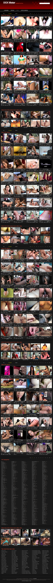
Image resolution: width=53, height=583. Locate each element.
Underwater (44, 503)
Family (12, 510)
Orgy (33, 484)
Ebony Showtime (25, 553)
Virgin (43, 510)
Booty (2, 506)
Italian (23, 499)
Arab (2, 472)
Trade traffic (35, 578)
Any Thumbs (14, 550)
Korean (23, 509)
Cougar (12, 474)
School (33, 518)
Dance (4, 312)
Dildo (22, 196)
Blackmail (3, 498)
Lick (20, 441)
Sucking (43, 482)
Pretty (33, 502)
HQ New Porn (45, 573)
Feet (12, 513)
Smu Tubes (14, 562)
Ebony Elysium (14, 572)
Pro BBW (44, 556)
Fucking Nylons (35, 554)
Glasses (23, 476)
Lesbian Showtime (35, 563)
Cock (19, 377)
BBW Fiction (24, 561)
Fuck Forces (4, 561)
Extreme (48, 441)
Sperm (43, 472)
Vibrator (43, 508)
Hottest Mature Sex (35, 561)
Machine (23, 521)
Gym (23, 482)
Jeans (23, 502)
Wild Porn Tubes (5, 568)
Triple (43, 499)
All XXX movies (4, 551)
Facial (18, 428)
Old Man (33, 481)
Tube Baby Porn (15, 563)
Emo (12, 501)
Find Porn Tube (45, 567)
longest (16, 13)
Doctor (12, 494)
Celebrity (3, 521)
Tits (45, 79)
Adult (2, 573)
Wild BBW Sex (45, 560)
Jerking (23, 503)
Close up (44, 92)
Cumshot (23, 79)
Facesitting (13, 508)
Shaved (33, 522)
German (47, 454)
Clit (23, 66)
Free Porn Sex (45, 566)
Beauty (2, 486)
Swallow (43, 483)
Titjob (43, 495)
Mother (33, 471)
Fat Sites (23, 569)
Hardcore (50, 92)
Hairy (31, 299)
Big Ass (2, 487)
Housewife (24, 490)
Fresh (17, 10)
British (2, 509)
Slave (43, 464)
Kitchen (23, 508)
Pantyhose (34, 489)
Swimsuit (44, 484)
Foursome (24, 464)
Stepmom (44, 475)
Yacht (43, 521)
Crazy (12, 476)
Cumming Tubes (25, 566)
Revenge (33, 513)
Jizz (22, 505)
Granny (23, 480)
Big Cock (23, 170)
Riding (33, 514)
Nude (33, 475)
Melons (33, 463)
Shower (45, 299)
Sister (43, 462)
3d (1, 461)
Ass (34, 183)
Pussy (17, 441)
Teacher (43, 488)
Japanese (23, 501)
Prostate (33, 505)
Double (12, 498)
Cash (2, 518)
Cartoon (2, 517)
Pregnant (33, 501)
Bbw (44, 325)
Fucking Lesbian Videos (26, 573)
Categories (6, 10)
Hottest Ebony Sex (25, 556)
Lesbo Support (35, 568)
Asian (31, 92)
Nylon (33, 477)
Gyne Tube (14, 554)
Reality (33, 510)
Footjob (23, 462)
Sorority (43, 469)
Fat (12, 512)
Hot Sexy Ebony (25, 555)
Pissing (33, 496)
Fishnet (12, 520)
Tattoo (43, 487)
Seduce (33, 521)
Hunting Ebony (24, 557)
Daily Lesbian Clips (25, 567)
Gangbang (24, 470)
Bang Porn (3, 555)
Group (23, 481)
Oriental (33, 485)
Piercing (33, 495)
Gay (22, 471)
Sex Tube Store (14, 561)
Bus (2, 513)
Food (23, 461)
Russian (33, 517)
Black (47, 299)
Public (44, 441)
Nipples (34, 79)
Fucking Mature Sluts (36, 550)
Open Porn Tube (45, 568)
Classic (12, 462)
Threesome (44, 493)
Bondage (3, 503)
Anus (2, 471)
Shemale (33, 524)
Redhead (33, 511)
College (12, 470)
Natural (33, 473)
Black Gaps (14, 567)
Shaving (33, 523)
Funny (23, 468)
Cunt (12, 482)
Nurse (33, 476)
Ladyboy (23, 511)
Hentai (23, 486)
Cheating (3, 523)
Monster (33, 470)
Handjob (35, 66)
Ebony (12, 500)
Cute (12, 483)
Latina (8, 66)
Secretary (34, 520)
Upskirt (43, 507)
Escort (12, 503)
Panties (33, 488)
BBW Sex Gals (24, 562)
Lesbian (34, 196)
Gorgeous (23, 478)
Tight (17, 377)
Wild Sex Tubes (4, 569)
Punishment (34, 508)
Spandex (43, 470)
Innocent (23, 496)
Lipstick (23, 520)
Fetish (12, 515)
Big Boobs (3, 488)
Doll (12, 496)
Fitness (12, 522)
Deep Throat (13, 488)
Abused (2, 462)
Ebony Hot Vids (25, 550)
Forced (23, 463)
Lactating (23, 510)
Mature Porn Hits (45, 550)
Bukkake (3, 512)
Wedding (43, 514)
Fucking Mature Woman (36, 553)
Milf (32, 465)
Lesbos (33, 569)
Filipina (12, 517)
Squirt (43, 474)
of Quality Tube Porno (19, 3)
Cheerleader (3, 524)
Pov (21, 312)
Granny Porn (34, 556)
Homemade (33, 209)
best (3, 13)
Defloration (13, 489)
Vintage (43, 509)
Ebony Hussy (24, 551)
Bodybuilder (3, 502)
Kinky (23, 506)
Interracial (24, 498)
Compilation (13, 472)
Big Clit (7, 312)
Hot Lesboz (34, 560)
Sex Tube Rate (14, 560)
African (33, 312)
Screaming (34, 519)
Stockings (44, 476)
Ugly (43, 501)
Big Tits (2, 493)
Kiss (22, 507)
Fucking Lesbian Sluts (26, 572)
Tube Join (3, 553)
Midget (33, 464)
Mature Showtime (45, 551)
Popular (12, 10)
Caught (2, 520)
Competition (13, 471)
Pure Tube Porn (15, 557)
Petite (33, 494)
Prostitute (34, 506)
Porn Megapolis (45, 555)
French (23, 465)
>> (51, 13)
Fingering (10, 79)
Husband (23, 494)
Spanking (44, 471)
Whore (43, 517)
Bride (2, 508)
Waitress (43, 512)
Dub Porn (3, 556)
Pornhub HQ (4, 560)
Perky (33, 493)
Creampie (47, 312)
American (34, 338)
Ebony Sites (24, 554)
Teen (21, 170)
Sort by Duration (24, 10)
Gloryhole (23, 477)
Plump (33, 497)
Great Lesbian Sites (35, 557)
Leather (23, 514)
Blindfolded (3, 499)
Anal (44, 66)
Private (33, 503)
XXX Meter (9, 2)
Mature (16, 325)
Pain (33, 487)
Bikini (47, 79)
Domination (13, 497)
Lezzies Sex (34, 572)
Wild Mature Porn (45, 561)
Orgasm (10, 454)
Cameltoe (3, 515)
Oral (33, 482)
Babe (16, 66)
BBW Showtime (25, 563)
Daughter (13, 487)
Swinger (43, 485)
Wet (43, 515)
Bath (2, 481)
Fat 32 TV (24, 568)
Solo (43, 468)
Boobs (2, 505)
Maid (23, 522)
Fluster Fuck (4, 557)
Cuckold (13, 478)
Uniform (43, 505)
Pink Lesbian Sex (45, 554)
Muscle (33, 472)
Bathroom (3, 482)
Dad (12, 485)
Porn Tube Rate (15, 556)
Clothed (12, 465)
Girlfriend (23, 474)
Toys (43, 497)
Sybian (43, 486)
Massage (23, 524)
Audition (2, 475)
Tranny (43, 498)
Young (43, 338)
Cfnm (2, 522)
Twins (43, 500)
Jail (22, 500)
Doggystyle (13, 495)
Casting (18, 325)
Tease (43, 489)
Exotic (12, 506)
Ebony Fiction (14, 573)
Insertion (23, 497)
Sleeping (43, 465)
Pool (33, 498)
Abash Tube (4, 572)
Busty (33, 66)
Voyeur (43, 511)
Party (33, 490)
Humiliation (24, 493)
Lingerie (36, 209)
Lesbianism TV (35, 562)
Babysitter (3, 478)
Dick (12, 490)
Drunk (12, 499)
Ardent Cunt (4, 554)
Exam (12, 505)
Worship (43, 520)
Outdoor (33, 486)
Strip (43, 480)
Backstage (3, 480)
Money (33, 469)
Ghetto (23, 473)
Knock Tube (14, 555)
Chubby (12, 461)
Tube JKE (44, 569)
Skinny (43, 463)
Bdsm (43, 183)
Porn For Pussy (45, 563)
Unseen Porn (4, 567)
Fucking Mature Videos (36, 551)
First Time (13, 519)
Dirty (12, 493)
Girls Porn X (44, 562)
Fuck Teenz (34, 555)
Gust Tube (14, 553)
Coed (12, 469)
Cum (30, 325)
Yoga (43, 522)
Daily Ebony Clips (15, 568)
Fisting (12, 521)
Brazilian (3, 507)
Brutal (2, 511)
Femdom (20, 312)
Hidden (23, 487)
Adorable (3, 463)
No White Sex (24, 560)
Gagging (23, 469)
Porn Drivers (4, 562)
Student (43, 481)
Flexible (12, 524)
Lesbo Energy (34, 566)
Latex (23, 512)
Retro (33, 512)
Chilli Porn (44, 572)
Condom (13, 473)
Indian (23, 495)
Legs (23, 515)
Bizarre (2, 496)
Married (23, 523)
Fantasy (13, 511)
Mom (21, 325)
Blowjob (31, 66)
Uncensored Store (5, 566)
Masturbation (11, 66)
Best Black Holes (15, 566)
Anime (2, 470)
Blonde (3, 92)
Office (33, 478)
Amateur (4, 66)
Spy (43, 473)
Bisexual (3, 495)
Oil (32, 480)
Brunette (6, 66)
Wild (43, 519)
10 (49, 13)
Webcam (43, 513)
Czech (12, 484)
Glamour (23, 475)
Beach (2, 485)
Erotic (12, 502)
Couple (12, 475)
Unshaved (44, 506)
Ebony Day (4, 550)
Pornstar (10, 441)
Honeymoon (24, 489)
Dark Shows (14, 569)
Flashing (13, 523)
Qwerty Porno (4, 563)
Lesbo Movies (34, 567)
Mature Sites (44, 553)
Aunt (2, 476)
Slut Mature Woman (46, 557)
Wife (19, 441)
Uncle (43, 502)
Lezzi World (34, 573)
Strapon (43, 477)
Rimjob (33, 515)
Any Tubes (14, 551)
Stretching (44, 478)
